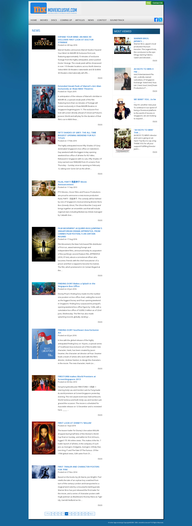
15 (56, 514)
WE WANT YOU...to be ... (145, 100)
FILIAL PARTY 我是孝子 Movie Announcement (72, 183)
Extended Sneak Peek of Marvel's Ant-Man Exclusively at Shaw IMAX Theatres (79, 87)
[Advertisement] (122, 10)
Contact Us (157, 3)
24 (87, 514)
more (100, 77)
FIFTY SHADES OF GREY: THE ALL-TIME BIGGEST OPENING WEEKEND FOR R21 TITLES (77, 135)
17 (63, 514)
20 (73, 514)
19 (70, 514)
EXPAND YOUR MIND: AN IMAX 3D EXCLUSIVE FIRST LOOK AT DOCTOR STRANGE (75, 39)
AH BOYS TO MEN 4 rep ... (143, 70)
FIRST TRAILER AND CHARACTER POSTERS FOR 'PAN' (78, 468)
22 (80, 514)
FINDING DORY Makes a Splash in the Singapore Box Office (76, 285)
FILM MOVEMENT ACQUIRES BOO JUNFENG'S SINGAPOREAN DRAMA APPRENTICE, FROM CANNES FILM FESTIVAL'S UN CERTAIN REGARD (80, 232)
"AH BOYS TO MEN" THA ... (143, 131)
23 (83, 514)
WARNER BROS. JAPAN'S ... (141, 40)
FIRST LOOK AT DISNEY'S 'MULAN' (75, 422)
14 (53, 514)
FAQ (148, 3)
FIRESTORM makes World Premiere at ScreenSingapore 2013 (77, 378)
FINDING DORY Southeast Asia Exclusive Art (78, 331)
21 (76, 514)
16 (60, 514)
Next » (91, 514)
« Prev (48, 514)
